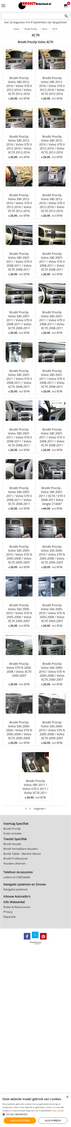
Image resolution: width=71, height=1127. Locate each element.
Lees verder (58, 1110)
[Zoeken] (66, 16)
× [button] (67, 1097)
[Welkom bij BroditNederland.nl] (35, 5)
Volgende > (40, 808)
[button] (35, 1114)
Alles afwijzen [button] (53, 1120)
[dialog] (35, 1110)
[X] (35, 935)
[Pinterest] (43, 936)
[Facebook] (27, 936)
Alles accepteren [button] (20, 1120)
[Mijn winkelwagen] (65, 6)
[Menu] (3, 6)
